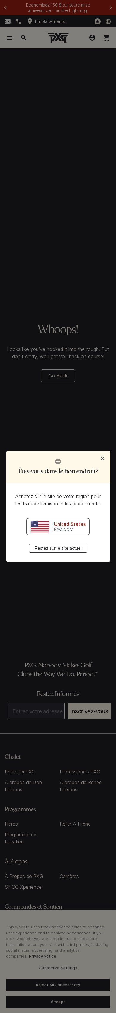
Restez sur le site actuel (58, 548)
